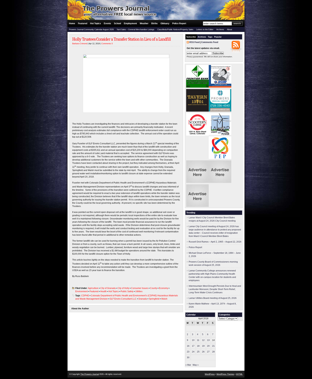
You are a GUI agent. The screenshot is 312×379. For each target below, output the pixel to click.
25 (198, 351)
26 (203, 351)
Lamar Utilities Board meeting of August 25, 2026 (213, 298)
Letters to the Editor (204, 29)
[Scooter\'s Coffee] (197, 135)
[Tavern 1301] (197, 111)
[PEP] (220, 158)
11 (198, 340)
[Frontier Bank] (197, 87)
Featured (82, 23)
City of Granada (108, 288)
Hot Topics (95, 23)
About (229, 29)
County (153, 288)
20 (208, 346)
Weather (144, 23)
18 (198, 346)
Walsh (164, 299)
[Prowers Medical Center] (220, 111)
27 (208, 351)
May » (196, 365)
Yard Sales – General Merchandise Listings (135, 29)
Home (72, 23)
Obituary (165, 23)
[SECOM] (220, 87)
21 (213, 346)
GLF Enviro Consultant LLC (123, 299)
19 (203, 346)
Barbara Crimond (79, 43)
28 (213, 351)
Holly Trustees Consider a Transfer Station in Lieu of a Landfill (121, 39)
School (117, 23)
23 (188, 351)
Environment (81, 291)
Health (103, 291)
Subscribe (191, 37)
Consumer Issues (139, 288)
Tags (210, 37)
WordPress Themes (225, 374)
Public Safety (127, 291)
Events (107, 23)
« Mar (188, 365)
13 (208, 340)
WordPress (210, 374)
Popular (218, 37)
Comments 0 (107, 43)
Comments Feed (209, 42)
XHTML (239, 374)
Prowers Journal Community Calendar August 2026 (91, 29)
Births (154, 23)
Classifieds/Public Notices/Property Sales (175, 29)
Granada (142, 299)
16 (188, 346)
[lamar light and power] (220, 134)
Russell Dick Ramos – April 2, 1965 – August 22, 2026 (215, 242)
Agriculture (93, 288)
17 (193, 346)
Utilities (138, 291)
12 (203, 340)
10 (193, 340)
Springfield (154, 299)
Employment (130, 23)
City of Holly (123, 288)
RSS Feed (194, 42)
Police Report (179, 23)
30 (188, 357)
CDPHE (85, 295)
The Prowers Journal (89, 374)
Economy (163, 288)
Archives (220, 29)
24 (193, 351)
